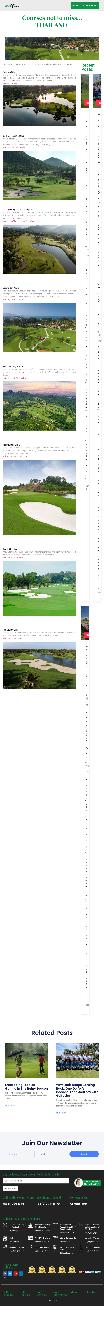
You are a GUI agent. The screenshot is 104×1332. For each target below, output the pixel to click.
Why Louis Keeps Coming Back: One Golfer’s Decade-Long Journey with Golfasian (77, 1090)
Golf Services (41, 1293)
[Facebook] (5, 1273)
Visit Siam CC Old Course (13, 558)
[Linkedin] (21, 1273)
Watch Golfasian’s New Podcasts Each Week (86, 701)
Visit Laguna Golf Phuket (13, 299)
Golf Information (60, 1293)
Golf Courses (25, 1293)
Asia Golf (87, 103)
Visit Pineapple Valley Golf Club (16, 378)
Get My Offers (10, 1188)
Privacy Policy (52, 1300)
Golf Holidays (8, 1293)
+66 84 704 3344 (13, 1203)
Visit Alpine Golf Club (11, 83)
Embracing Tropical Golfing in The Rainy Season (26, 1087)
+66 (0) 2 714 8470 (48, 1203)
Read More (10, 1105)
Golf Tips (87, 635)
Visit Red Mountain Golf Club (15, 456)
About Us (76, 1292)
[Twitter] (10, 1273)
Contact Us (93, 1292)
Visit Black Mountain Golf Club (15, 147)
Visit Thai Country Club (12, 638)
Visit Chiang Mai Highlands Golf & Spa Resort (21, 221)
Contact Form (78, 1203)
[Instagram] (5, 1278)
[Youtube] (16, 1273)
